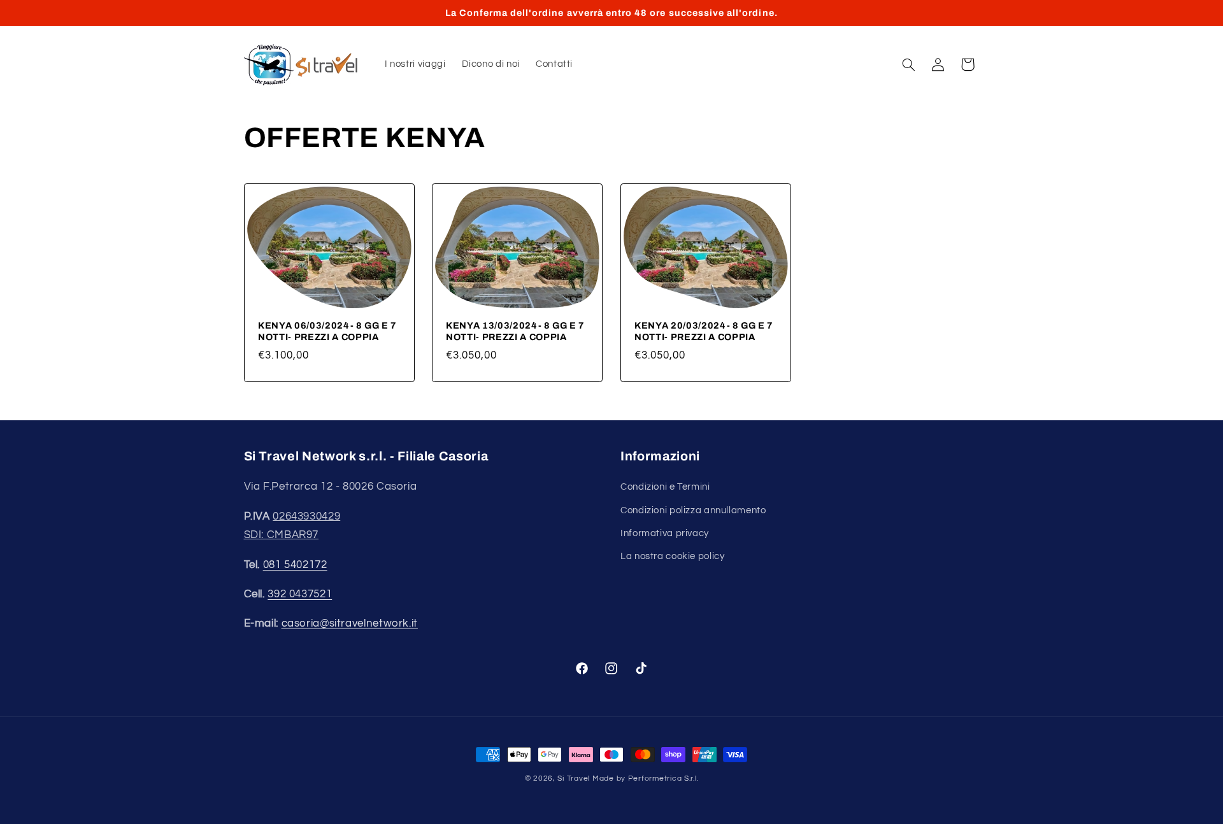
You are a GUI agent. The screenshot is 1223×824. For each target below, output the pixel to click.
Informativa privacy (664, 533)
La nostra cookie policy (672, 556)
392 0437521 (300, 594)
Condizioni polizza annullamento (693, 510)
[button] (908, 64)
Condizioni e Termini (665, 487)
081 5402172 (295, 565)
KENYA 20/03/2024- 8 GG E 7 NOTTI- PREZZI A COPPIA (703, 331)
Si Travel (573, 778)
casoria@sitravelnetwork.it (350, 623)
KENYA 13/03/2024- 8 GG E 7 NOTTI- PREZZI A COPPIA (515, 331)
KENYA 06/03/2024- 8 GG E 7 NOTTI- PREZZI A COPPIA (327, 331)
